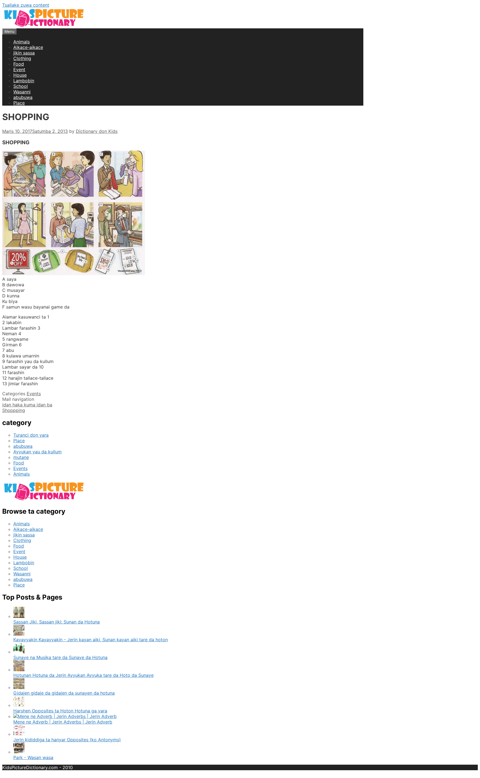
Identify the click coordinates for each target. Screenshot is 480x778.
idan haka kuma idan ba (27, 404)
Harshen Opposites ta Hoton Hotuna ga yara (60, 711)
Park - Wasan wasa (33, 757)
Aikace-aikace (28, 47)
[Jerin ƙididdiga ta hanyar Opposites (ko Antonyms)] (18, 734)
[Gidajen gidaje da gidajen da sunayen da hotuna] (18, 687)
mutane (21, 457)
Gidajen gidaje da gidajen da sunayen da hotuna (64, 693)
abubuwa (22, 97)
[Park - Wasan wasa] (18, 752)
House (20, 75)
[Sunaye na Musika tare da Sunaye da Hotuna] (18, 652)
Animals (21, 41)
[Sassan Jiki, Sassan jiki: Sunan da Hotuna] (18, 616)
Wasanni (22, 92)
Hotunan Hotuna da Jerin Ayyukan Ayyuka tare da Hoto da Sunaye (83, 675)
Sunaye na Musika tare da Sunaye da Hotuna (60, 657)
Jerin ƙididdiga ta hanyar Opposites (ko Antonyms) (67, 739)
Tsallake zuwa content (25, 5)
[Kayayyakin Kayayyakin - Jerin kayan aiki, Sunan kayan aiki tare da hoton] (18, 634)
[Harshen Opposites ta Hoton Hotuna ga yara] (18, 705)
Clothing (22, 58)
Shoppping (13, 410)
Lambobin (23, 80)
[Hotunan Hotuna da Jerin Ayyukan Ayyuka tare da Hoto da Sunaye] (18, 669)
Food (18, 64)
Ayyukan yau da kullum (37, 451)
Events (34, 393)
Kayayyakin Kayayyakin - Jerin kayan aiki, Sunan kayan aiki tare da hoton (90, 639)
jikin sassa (24, 53)
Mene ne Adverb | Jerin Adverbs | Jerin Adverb (62, 722)
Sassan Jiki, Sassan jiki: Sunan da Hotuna (56, 622)
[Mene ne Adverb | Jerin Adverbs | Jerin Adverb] (65, 716)
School (20, 86)
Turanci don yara (31, 435)
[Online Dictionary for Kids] (44, 25)
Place (19, 103)
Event (19, 69)
